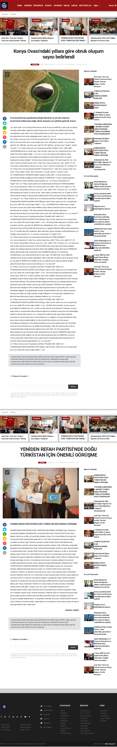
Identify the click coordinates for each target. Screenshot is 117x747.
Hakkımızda (5, 725)
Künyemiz (47, 723)
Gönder (73, 386)
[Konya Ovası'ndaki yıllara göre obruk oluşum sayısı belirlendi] (41, 91)
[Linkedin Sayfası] (18, 717)
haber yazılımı (50, 744)
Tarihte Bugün (85, 723)
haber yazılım (78, 744)
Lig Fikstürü (84, 721)
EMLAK (66, 5)
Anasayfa (5, 14)
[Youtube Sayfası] (14, 717)
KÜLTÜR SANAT (65, 733)
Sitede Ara (104, 711)
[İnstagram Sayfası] (10, 717)
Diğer (96, 5)
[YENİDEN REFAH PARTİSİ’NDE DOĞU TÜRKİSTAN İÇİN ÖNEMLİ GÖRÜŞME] (41, 493)
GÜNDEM (28, 5)
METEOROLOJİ (85, 5)
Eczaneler (84, 718)
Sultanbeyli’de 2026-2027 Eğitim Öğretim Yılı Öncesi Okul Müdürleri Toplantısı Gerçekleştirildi (102, 164)
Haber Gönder (25, 730)
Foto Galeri (47, 706)
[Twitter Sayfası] (6, 717)
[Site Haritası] (26, 717)
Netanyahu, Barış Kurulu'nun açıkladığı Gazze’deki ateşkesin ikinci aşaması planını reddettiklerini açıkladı (102, 219)
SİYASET (48, 5)
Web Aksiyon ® (110, 744)
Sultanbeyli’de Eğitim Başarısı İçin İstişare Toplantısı (101, 141)
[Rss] (22, 717)
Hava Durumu (85, 711)
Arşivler (46, 719)
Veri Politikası (5, 730)
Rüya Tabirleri (105, 718)
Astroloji (103, 721)
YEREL (19, 5)
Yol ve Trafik (85, 713)
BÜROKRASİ (38, 5)
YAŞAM (63, 731)
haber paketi (59, 744)
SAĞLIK (74, 5)
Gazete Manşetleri (87, 733)
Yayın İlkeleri (5, 727)
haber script (87, 744)
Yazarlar (46, 714)
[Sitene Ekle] (30, 717)
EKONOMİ (58, 5)
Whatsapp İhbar (25, 727)
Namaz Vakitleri (86, 716)
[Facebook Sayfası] (2, 717)
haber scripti (69, 744)
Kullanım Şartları (25, 725)
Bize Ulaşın (47, 727)
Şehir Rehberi (85, 731)
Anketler (103, 713)
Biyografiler (105, 716)
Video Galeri (48, 710)
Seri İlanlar (84, 728)
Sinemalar (84, 726)
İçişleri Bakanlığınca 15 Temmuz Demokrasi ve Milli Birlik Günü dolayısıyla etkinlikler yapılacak (102, 245)
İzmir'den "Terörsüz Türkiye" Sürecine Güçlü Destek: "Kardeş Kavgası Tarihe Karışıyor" (103, 81)
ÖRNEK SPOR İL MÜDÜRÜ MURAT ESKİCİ (100, 105)
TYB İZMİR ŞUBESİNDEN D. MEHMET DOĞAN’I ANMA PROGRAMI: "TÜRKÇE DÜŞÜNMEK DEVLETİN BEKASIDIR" (103, 129)
